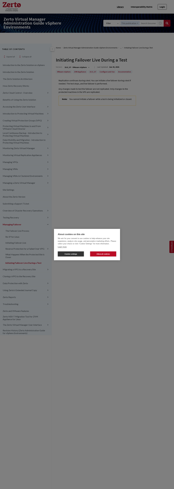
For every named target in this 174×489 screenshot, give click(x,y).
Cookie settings (71, 254)
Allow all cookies (103, 254)
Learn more (62, 247)
